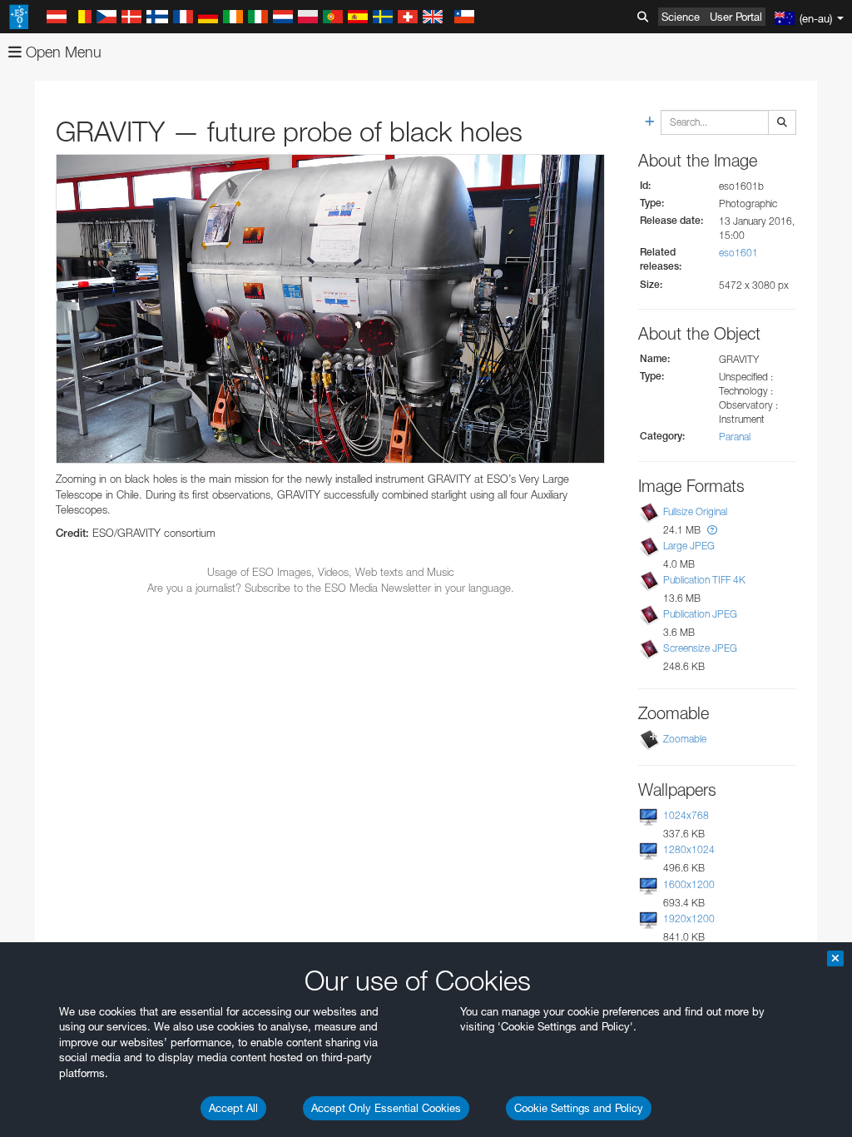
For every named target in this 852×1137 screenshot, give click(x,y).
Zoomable (684, 738)
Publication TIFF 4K (704, 579)
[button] (712, 530)
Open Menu (62, 52)
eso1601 (738, 252)
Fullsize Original (695, 511)
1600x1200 (689, 884)
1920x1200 (689, 918)
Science (680, 16)
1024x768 (686, 815)
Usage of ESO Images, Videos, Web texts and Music (330, 571)
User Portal (736, 16)
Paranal (734, 436)
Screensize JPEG (700, 648)
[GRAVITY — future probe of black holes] (330, 309)
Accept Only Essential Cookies (386, 1108)
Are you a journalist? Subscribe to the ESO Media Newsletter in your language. (330, 587)
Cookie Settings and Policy (578, 1108)
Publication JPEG (700, 614)
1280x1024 (689, 849)
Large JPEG (689, 545)
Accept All (233, 1108)
